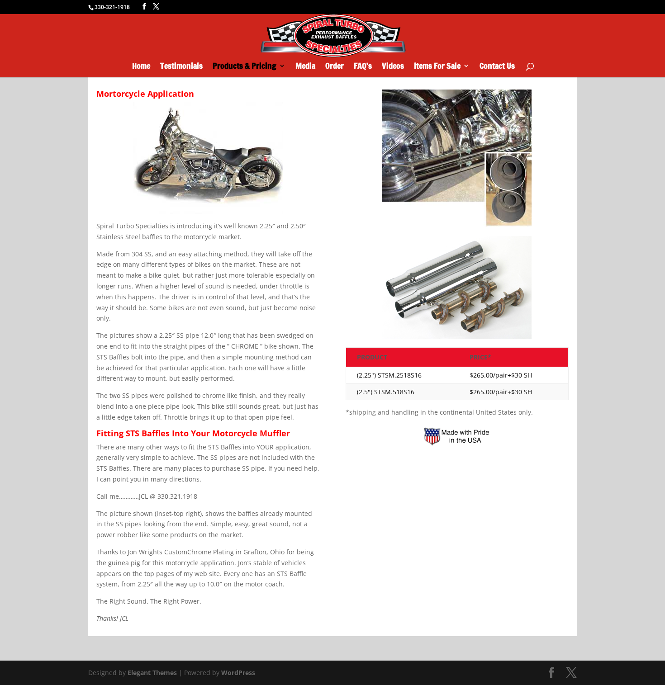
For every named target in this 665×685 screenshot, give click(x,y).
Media (305, 66)
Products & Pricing (244, 66)
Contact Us (497, 66)
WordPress (238, 672)
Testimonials (181, 66)
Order (334, 66)
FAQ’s (363, 66)
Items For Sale (437, 66)
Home (141, 66)
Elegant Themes (152, 672)
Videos (393, 66)
